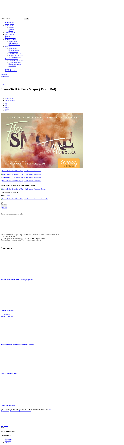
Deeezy (8, 195)
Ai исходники (9, 24)
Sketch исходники (10, 32)
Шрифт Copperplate (7, 316)
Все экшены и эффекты (16, 60)
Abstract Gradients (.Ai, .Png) (9, 373)
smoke (7, 109)
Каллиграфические (15, 53)
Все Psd (11, 27)
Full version (44, 199)
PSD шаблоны (13, 43)
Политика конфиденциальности (20, 411)
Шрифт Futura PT (7, 314)
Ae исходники (9, 22)
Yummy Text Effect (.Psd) (8, 405)
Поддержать (5, 76)
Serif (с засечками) (15, 57)
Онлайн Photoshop (11, 71)
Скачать (43, 189)
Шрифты (8, 46)
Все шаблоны (13, 41)
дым (6, 110)
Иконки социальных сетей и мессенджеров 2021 (17, 280)
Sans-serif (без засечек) (16, 55)
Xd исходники (9, 34)
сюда (49, 409)
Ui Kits (11, 31)
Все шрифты (13, 48)
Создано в (4, 426)
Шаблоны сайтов (10, 39)
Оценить (4, 204)
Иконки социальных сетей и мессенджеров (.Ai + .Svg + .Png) (18, 344)
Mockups (11, 29)
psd (6, 105)
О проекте (4, 74)
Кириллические (14, 50)
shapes (7, 107)
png (6, 103)
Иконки (7, 36)
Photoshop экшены (15, 64)
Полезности (8, 69)
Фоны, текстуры (10, 38)
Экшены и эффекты (11, 59)
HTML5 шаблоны (14, 45)
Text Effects (12, 66)
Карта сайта (5, 411)
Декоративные (13, 52)
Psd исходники (9, 25)
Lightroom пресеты (15, 62)
